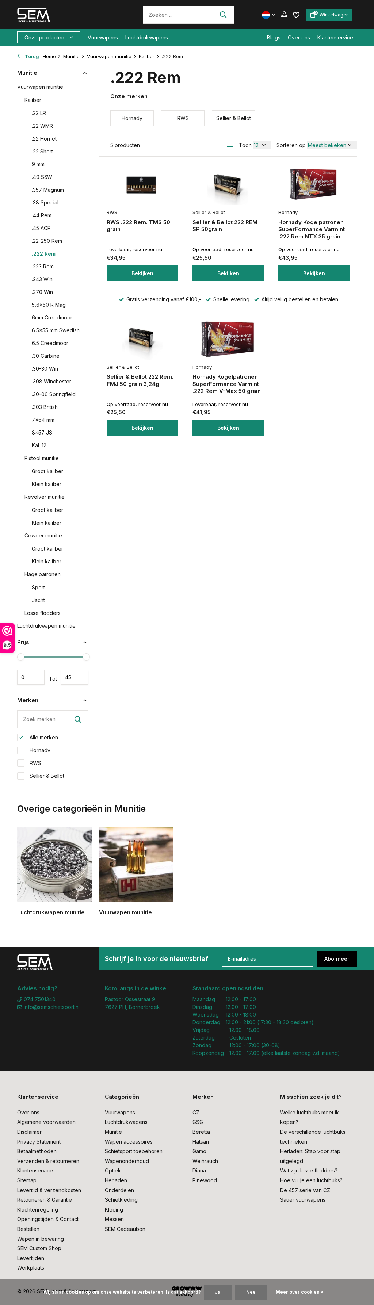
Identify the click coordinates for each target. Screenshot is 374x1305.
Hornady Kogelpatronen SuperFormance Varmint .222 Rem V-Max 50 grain (226, 383)
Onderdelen (119, 1190)
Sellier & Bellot (46, 776)
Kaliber (146, 56)
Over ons (299, 37)
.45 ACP (41, 228)
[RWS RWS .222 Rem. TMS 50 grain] (142, 184)
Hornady (39, 750)
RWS (34, 763)
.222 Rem (44, 253)
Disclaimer (29, 1132)
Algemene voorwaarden (46, 1122)
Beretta (201, 1132)
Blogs (273, 37)
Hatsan (200, 1141)
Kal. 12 (39, 445)
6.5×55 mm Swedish (56, 330)
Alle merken (43, 737)
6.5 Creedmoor (50, 343)
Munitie (71, 56)
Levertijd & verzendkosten (49, 1190)
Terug (31, 56)
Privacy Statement (39, 1141)
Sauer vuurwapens (302, 1200)
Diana (199, 1170)
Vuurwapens (103, 37)
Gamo (199, 1151)
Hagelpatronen (42, 574)
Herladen (116, 1180)
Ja (218, 1292)
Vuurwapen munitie (109, 56)
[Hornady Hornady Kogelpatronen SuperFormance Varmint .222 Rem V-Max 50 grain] (228, 339)
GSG (197, 1122)
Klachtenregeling (37, 1209)
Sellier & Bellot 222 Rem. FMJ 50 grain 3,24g (140, 380)
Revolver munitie (44, 497)
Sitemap (27, 1180)
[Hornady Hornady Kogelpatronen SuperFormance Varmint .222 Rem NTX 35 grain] (314, 184)
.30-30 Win (45, 369)
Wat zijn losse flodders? (308, 1170)
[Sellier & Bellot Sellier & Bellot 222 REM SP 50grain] (228, 184)
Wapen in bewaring (40, 1239)
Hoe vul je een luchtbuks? (311, 1180)
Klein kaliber (46, 484)
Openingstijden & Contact (48, 1219)
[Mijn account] (284, 14)
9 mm (38, 164)
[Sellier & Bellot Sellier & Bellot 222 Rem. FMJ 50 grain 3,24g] (142, 339)
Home (49, 56)
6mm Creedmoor (52, 317)
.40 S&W (42, 177)
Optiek (113, 1170)
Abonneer (337, 959)
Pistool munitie (41, 458)
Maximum (74, 677)
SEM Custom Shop (39, 1248)
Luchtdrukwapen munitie (46, 626)
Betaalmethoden (37, 1151)
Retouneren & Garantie (44, 1200)
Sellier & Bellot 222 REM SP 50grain (224, 226)
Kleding (114, 1209)
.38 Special (45, 202)
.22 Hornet (44, 138)
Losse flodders (42, 613)
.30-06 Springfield (54, 394)
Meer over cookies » (299, 1292)
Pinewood (204, 1180)
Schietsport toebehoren (134, 1151)
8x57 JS (42, 432)
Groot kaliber (47, 471)
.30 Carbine (46, 356)
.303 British (45, 407)
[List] (230, 145)
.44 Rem (41, 215)
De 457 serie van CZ (305, 1190)
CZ (195, 1112)
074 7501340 (39, 999)
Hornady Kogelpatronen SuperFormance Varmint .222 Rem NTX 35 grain (311, 229)
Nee (251, 1292)
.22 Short (42, 151)
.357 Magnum (48, 190)
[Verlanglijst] (296, 14)
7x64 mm (43, 420)
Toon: (246, 145)
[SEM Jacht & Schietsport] (67, 14)
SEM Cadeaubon (125, 1229)
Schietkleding (121, 1200)
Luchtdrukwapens (146, 37)
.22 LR (39, 113)
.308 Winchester (51, 381)
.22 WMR (42, 126)
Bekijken (142, 273)
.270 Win (42, 292)
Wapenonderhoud (127, 1161)
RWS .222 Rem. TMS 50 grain (138, 226)
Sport (38, 587)
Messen (114, 1219)
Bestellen (28, 1229)
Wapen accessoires (129, 1141)
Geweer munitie (43, 535)
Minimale (31, 677)
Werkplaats (30, 1267)
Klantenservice (335, 37)
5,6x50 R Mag (49, 305)
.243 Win (42, 279)
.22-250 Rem (47, 241)
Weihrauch (205, 1161)
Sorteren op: (291, 145)
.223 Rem (43, 266)
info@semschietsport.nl (52, 1007)
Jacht (38, 600)
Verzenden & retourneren (48, 1161)
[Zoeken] (223, 14)
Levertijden (30, 1258)
